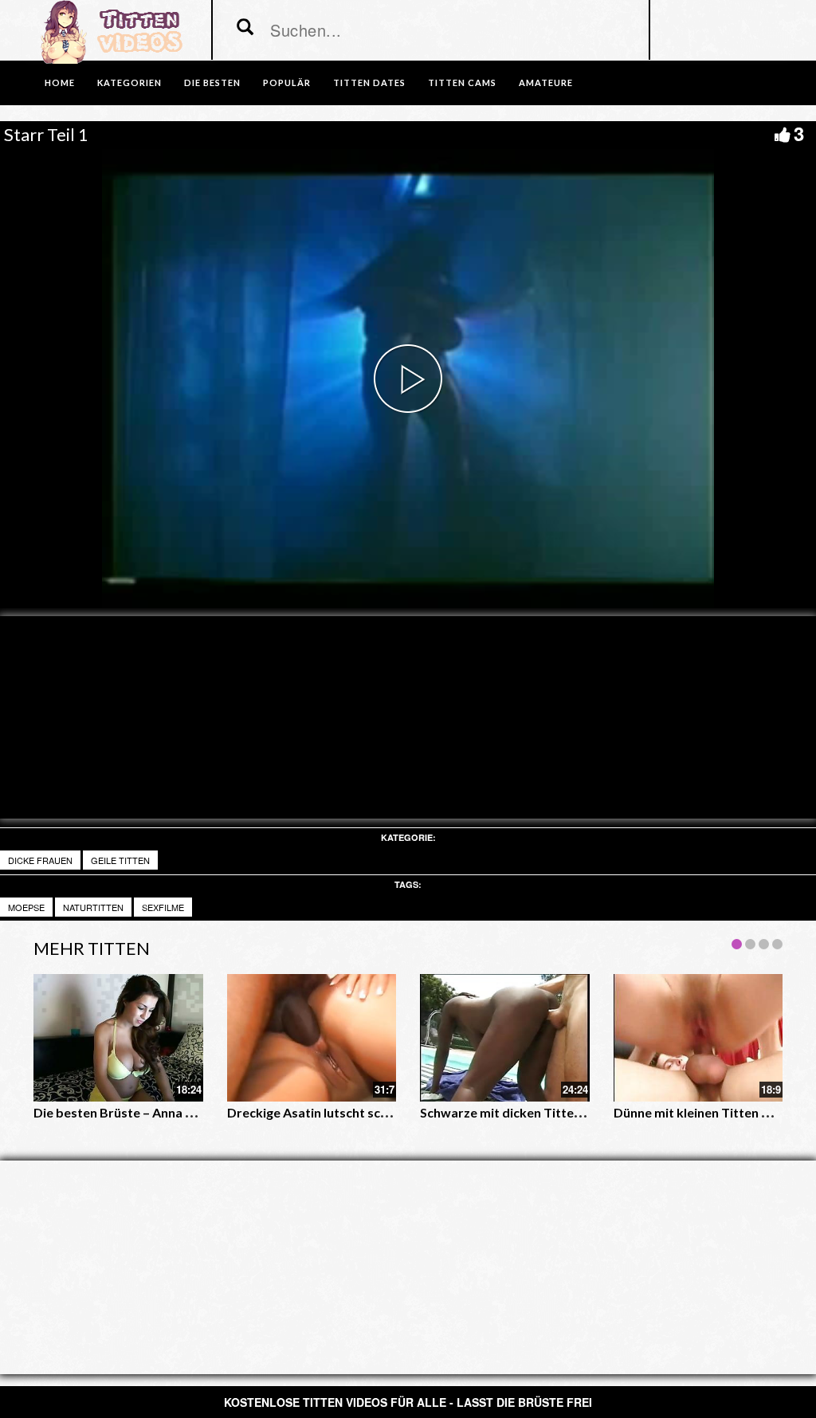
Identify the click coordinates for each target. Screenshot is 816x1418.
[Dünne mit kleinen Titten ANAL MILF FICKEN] (698, 1037)
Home (60, 82)
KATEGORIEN (129, 82)
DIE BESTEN (212, 82)
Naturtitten (93, 907)
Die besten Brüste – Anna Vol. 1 (125, 1112)
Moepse (26, 907)
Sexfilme (163, 907)
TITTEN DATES (369, 82)
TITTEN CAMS (462, 82)
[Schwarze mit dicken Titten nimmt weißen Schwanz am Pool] (505, 1037)
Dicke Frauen (40, 860)
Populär (287, 82)
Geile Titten (120, 860)
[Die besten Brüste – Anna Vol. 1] (118, 1037)
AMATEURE (546, 82)
